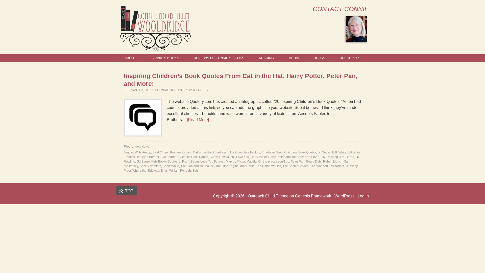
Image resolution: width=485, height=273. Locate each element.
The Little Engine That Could (235, 166)
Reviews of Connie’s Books (219, 58)
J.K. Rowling (329, 157)
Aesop (146, 152)
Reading (266, 58)
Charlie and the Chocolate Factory (236, 152)
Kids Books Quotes (164, 161)
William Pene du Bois (184, 170)
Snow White (171, 166)
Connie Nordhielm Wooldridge (183, 90)
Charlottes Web (272, 152)
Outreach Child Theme (268, 196)
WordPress (344, 196)
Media (293, 58)
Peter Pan (297, 161)
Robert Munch (333, 161)
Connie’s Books (165, 58)
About (130, 58)
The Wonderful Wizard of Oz (329, 166)
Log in (363, 196)
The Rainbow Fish (268, 166)
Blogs (319, 58)
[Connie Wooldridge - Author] (155, 49)
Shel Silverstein (150, 166)
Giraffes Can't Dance (194, 157)
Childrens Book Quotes (300, 152)
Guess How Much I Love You (229, 157)
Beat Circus (160, 152)
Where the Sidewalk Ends (150, 170)
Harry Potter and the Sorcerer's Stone (293, 157)
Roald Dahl (314, 161)
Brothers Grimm (180, 152)
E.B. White (339, 152)
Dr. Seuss (324, 152)
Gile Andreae (169, 157)
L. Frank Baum (189, 161)
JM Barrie (143, 161)
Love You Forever (212, 161)
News (145, 146)
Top (129, 191)
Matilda (252, 161)
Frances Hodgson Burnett (141, 157)
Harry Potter (259, 157)
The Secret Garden (296, 166)
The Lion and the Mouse (197, 166)
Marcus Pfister (235, 161)
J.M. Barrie (347, 157)
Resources (350, 58)
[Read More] (198, 120)
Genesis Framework (313, 196)
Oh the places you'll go (273, 161)
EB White (354, 152)
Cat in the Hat (202, 152)
